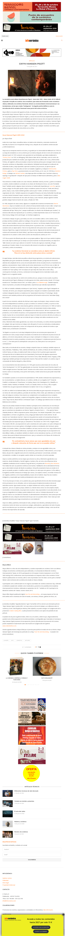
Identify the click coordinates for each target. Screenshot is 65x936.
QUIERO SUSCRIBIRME (41, 931)
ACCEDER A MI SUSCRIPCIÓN (41, 927)
